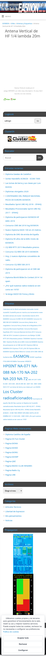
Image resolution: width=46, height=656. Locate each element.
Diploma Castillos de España (17, 434)
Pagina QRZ (10, 461)
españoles (38, 357)
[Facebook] (35, 5)
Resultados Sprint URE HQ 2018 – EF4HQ (23, 204)
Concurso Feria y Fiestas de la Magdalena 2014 (26, 325)
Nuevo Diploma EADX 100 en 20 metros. (23, 230)
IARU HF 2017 (32, 379)
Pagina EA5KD (11, 448)
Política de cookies (11, 632)
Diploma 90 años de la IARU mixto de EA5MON (22, 342)
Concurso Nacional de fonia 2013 (24, 332)
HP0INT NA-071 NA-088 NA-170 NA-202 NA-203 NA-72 (20, 372)
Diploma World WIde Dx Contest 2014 (21, 352)
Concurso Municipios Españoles (13, 329)
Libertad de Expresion (15, 511)
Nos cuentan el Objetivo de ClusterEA (25, 403)
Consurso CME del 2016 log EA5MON (21, 225)
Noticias (8, 520)
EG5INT (32, 357)
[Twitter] (39, 5)
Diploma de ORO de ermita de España (22, 234)
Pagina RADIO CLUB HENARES (18, 465)
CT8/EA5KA (26, 338)
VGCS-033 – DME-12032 (21, 416)
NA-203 (10, 403)
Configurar (23, 650)
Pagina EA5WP (11, 456)
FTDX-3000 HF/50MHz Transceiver (14, 361)
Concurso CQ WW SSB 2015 (17, 264)
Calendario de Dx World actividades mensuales (18, 309)
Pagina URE (10, 474)
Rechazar (23, 644)
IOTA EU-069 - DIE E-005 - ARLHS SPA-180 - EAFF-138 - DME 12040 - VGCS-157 (22, 383)
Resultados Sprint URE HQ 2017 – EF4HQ (27, 406)
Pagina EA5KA (11, 443)
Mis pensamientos (13, 516)
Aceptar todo (23, 638)
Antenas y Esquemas (24, 23)
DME (35, 352)
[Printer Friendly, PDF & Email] (9, 99)
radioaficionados (8, 406)
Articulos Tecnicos (13, 507)
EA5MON (5, 23)
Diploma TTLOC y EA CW (20, 348)
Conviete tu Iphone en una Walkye (23, 335)
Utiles (13, 23)
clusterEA (6, 312)
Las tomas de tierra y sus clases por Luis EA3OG (25, 387)
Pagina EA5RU (11, 452)
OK (38, 157)
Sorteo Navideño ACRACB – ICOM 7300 (22, 178)
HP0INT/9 (28, 361)
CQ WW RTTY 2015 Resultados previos (22, 247)
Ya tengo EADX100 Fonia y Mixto (19, 294)
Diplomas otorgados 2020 (16, 191)
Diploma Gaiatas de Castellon (18, 174)
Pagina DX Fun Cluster (15, 439)
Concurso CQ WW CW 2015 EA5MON (21, 251)
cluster (36, 309)
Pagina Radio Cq (12, 470)
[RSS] (43, 5)
